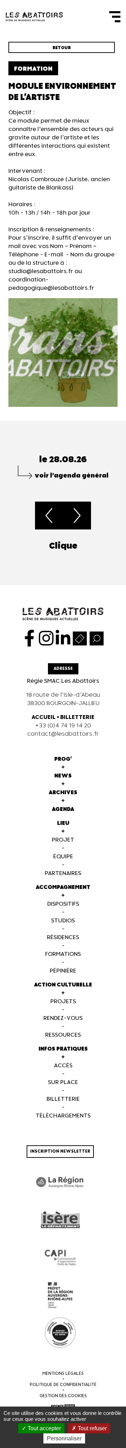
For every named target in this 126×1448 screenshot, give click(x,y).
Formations (63, 954)
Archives (63, 792)
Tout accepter (43, 1428)
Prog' (63, 759)
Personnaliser (64, 1438)
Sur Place (63, 1082)
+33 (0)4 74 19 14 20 (63, 725)
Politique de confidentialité (63, 1384)
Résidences (63, 937)
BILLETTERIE (77, 717)
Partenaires (63, 873)
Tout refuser (91, 1428)
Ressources (63, 1035)
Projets (63, 1001)
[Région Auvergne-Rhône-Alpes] (60, 1182)
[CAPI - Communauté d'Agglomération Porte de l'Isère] (60, 1257)
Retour (61, 48)
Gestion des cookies (63, 1396)
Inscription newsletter (60, 1151)
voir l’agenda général (71, 475)
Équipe (63, 856)
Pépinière (63, 971)
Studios (63, 920)
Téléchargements (63, 1116)
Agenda (63, 809)
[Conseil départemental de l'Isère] (60, 1220)
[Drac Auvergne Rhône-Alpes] (60, 1295)
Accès (63, 1065)
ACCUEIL (43, 717)
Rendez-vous (63, 1018)
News (63, 776)
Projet (63, 840)
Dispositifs (63, 904)
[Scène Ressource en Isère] (60, 1333)
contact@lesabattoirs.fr (63, 734)
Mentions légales (63, 1373)
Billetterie (63, 1099)
